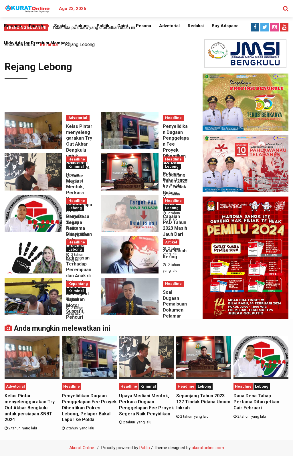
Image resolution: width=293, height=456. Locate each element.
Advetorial (169, 25)
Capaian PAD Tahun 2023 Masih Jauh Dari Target (175, 228)
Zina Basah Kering (175, 253)
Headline (173, 118)
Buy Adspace (225, 25)
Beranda (12, 25)
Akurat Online (81, 447)
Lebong (172, 166)
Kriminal (76, 166)
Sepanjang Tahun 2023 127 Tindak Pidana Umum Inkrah (175, 189)
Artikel (171, 242)
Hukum (81, 25)
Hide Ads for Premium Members (37, 42)
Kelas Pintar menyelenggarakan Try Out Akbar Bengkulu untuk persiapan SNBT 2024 (79, 147)
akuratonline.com (208, 447)
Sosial (60, 25)
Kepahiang (78, 283)
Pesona (143, 25)
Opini (122, 25)
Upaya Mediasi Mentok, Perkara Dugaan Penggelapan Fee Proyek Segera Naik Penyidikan (146, 404)
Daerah (36, 25)
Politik (103, 25)
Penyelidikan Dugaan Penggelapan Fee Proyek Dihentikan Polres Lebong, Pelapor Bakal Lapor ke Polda (89, 407)
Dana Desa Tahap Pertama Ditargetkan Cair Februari (79, 231)
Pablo (144, 447)
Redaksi (196, 25)
